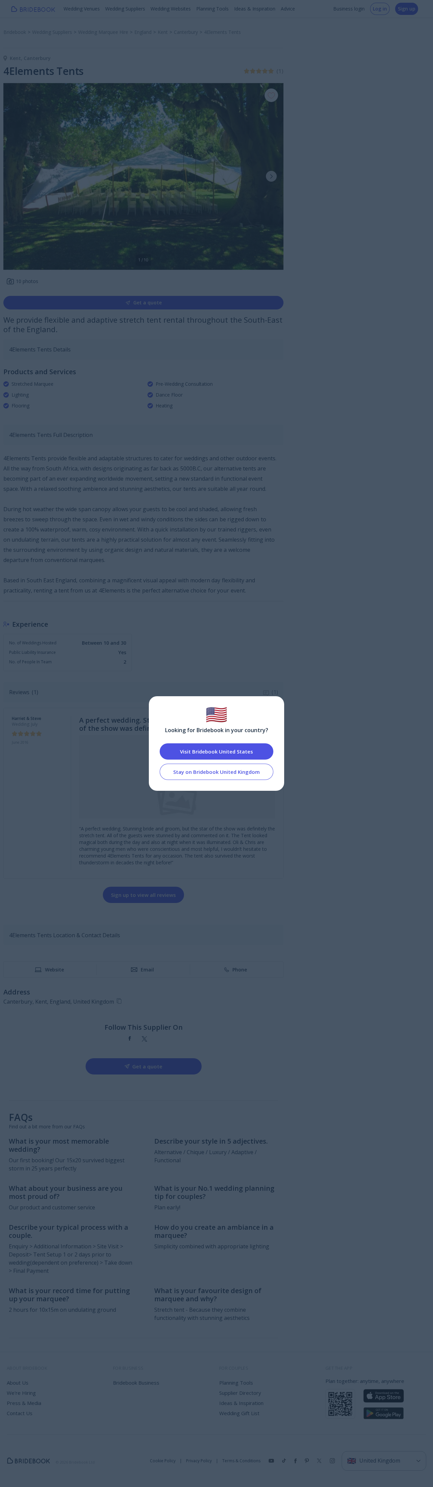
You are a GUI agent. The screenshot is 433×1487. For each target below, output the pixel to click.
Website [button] (54, 969)
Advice (288, 8)
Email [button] (147, 969)
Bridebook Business (136, 1382)
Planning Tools (212, 8)
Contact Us (19, 1413)
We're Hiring (21, 1392)
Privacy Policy (199, 1461)
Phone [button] (239, 969)
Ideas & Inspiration (254, 8)
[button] (271, 176)
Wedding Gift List (239, 1413)
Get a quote (147, 302)
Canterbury (37, 58)
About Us (17, 1382)
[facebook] (130, 1039)
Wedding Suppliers (125, 8)
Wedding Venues (82, 8)
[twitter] (144, 1039)
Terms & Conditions (241, 1461)
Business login (349, 8)
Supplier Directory (240, 1392)
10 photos (27, 281)
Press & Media (24, 1403)
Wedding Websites (171, 8)
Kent (17, 58)
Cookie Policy (163, 1461)
